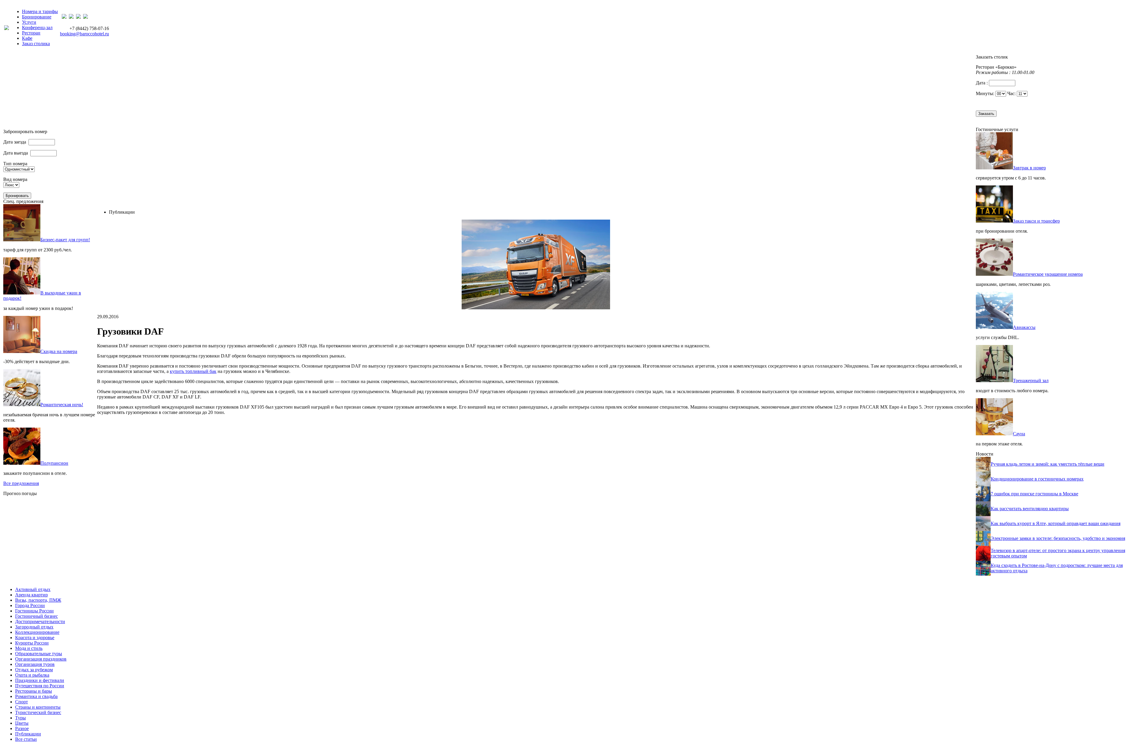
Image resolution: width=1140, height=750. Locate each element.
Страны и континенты (38, 707)
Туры (20, 717)
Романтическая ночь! (61, 404)
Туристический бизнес (38, 712)
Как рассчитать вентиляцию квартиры (1030, 508)
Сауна (1019, 433)
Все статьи (26, 739)
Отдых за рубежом (34, 669)
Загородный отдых (34, 626)
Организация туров (35, 664)
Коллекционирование (37, 632)
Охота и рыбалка (32, 674)
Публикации (28, 733)
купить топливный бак (193, 371)
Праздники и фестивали (39, 680)
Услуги (29, 22)
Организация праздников (40, 658)
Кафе (27, 38)
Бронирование (36, 16)
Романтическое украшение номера (1048, 274)
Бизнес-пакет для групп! (65, 239)
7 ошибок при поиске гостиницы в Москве (1034, 493)
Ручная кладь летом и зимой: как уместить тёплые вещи (1047, 464)
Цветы (21, 723)
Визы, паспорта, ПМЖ (38, 600)
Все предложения (21, 483)
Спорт (21, 701)
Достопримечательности (40, 621)
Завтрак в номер (1029, 167)
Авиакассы (1024, 327)
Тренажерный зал (1031, 380)
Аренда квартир (31, 594)
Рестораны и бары (33, 691)
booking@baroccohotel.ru (84, 33)
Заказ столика (36, 43)
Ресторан (31, 32)
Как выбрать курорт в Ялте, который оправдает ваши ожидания (1055, 523)
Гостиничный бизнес (36, 616)
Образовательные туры (38, 653)
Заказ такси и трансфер (1036, 220)
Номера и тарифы (40, 11)
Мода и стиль (28, 648)
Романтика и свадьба (36, 696)
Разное (22, 728)
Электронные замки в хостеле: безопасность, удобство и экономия (1058, 538)
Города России (30, 605)
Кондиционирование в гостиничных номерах (1037, 478)
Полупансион (54, 463)
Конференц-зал (37, 27)
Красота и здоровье (34, 637)
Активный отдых (32, 589)
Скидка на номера (58, 351)
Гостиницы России (34, 610)
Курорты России (32, 642)
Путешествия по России (39, 685)
